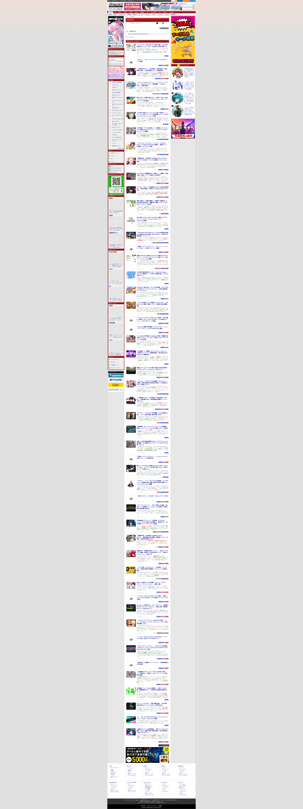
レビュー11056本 (112, 9)
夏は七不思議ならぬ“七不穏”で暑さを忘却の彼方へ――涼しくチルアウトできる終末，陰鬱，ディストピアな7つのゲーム (115, 246)
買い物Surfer (114, 134)
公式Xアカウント (115, 0)
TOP (110, 12)
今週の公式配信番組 (116, 92)
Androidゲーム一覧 (149, 794)
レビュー (141, 14)
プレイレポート (148, 769)
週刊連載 (129, 14)
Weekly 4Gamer (115, 84)
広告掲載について (114, 364)
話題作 (115, 14)
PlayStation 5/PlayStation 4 (116, 170)
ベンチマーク (165, 791)
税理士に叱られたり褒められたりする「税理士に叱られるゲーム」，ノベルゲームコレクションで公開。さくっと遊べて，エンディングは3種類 (152, 257)
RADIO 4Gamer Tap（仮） (117, 110)
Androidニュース (148, 785)
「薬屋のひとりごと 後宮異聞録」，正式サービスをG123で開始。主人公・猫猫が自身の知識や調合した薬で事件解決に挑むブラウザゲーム (152, 730)
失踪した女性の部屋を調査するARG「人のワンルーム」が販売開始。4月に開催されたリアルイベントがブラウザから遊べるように (152, 443)
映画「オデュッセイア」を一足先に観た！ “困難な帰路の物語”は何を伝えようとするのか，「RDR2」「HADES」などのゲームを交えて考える (116, 212)
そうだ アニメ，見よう (116, 112)
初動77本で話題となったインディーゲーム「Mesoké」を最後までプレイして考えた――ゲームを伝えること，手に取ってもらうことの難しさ (116, 300)
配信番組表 (173, 14)
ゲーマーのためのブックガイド (117, 116)
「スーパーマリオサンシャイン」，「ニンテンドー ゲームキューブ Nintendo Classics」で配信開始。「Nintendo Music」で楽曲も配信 (152, 84)
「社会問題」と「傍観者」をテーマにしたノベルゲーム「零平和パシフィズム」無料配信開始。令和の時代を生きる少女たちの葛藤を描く (152, 353)
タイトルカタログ (132, 775)
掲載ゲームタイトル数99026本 (115, 8)
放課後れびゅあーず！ (116, 145)
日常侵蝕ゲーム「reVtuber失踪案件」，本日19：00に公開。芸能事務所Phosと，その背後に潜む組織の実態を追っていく (152, 690)
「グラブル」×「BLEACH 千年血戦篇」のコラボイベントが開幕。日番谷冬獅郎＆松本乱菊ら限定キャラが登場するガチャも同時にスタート (152, 383)
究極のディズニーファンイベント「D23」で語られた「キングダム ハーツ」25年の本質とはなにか (115, 336)
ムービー (154, 14)
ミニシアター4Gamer (116, 132)
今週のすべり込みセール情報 (117, 105)
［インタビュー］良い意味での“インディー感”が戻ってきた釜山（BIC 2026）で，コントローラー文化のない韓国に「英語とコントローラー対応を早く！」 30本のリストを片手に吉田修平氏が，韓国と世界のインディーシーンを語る (116, 319)
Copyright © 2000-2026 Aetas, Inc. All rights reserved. (151, 807)
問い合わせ (130, 0)
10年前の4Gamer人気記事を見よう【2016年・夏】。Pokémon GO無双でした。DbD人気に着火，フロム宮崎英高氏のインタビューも (116, 229)
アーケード (180, 782)
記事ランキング (114, 776)
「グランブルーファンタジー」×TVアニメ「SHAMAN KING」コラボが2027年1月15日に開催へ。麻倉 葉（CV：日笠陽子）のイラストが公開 (152, 144)
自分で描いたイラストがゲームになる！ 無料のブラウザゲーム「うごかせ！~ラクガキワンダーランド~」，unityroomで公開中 (152, 219)
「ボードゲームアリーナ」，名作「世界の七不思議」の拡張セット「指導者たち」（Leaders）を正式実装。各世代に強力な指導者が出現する (152, 507)
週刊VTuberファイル (116, 95)
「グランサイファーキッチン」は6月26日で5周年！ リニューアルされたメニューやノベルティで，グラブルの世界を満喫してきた (152, 622)
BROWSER (114, 60)
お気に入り (180, 0)
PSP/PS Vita (181, 766)
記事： (119, 61)
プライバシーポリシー (115, 359)
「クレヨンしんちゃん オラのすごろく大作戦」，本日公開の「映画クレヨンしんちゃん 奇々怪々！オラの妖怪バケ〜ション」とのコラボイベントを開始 (152, 319)
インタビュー (147, 14)
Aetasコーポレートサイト (116, 367)
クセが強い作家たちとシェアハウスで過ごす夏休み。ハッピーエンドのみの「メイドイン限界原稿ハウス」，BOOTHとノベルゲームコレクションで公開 (152, 114)
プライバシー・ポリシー (152, 805)
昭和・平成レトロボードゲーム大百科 (117, 124)
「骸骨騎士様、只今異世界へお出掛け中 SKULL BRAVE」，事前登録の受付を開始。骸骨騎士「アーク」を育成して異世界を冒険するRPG (152, 537)
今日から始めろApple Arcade (117, 118)
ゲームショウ (160, 14)
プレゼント (167, 14)
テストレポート (165, 785)
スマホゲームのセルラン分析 (117, 101)
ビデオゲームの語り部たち (117, 129)
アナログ (165, 12)
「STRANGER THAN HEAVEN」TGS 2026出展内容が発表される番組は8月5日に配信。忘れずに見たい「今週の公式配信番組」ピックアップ (152, 234)
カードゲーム (182, 788)
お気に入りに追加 (164, 28)
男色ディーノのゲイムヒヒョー (117, 98)
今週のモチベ (114, 87)
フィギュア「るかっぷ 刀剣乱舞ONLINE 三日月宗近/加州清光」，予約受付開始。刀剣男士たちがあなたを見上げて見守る (152, 188)
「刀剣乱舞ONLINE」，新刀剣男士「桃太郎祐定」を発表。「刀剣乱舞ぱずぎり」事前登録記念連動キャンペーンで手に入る (152, 399)
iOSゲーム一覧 (148, 793)
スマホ (136, 12)
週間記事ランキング (115, 152)
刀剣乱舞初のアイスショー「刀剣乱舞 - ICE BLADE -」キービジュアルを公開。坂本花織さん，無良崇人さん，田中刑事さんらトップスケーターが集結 (152, 522)
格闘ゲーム (181, 787)
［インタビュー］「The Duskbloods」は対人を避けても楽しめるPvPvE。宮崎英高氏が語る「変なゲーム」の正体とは (115, 353)
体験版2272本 (120, 9)
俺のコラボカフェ (115, 121)
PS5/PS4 (125, 12)
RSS (109, 0)
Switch (130, 12)
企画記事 (110, 14)
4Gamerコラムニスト (116, 127)
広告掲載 (160, 805)
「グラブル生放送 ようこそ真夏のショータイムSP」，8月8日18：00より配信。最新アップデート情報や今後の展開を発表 (152, 304)
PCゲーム (112, 165)
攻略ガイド (135, 14)
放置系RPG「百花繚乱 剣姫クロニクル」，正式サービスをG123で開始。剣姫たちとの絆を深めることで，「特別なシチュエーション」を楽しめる (152, 552)
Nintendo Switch (114, 172)
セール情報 (147, 788)
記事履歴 (186, 0)
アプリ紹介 (147, 790)
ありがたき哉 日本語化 (116, 137)
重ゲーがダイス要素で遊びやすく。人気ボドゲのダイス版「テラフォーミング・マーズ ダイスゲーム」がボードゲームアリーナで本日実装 (152, 99)
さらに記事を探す (164, 745)
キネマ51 (114, 143)
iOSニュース (147, 784)
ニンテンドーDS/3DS (131, 782)
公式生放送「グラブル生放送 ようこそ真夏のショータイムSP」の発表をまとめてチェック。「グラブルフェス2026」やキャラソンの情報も (152, 129)
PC (115, 12)
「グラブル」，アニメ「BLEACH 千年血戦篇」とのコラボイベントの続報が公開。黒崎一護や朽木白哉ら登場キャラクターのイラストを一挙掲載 (152, 482)
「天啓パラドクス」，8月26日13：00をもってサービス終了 (152, 496)
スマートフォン (147, 782)
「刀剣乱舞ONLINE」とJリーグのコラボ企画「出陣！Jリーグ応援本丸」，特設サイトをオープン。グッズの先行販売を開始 (152, 673)
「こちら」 (158, 801)
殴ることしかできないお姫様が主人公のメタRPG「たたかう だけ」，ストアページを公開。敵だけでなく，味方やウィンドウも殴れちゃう (152, 467)
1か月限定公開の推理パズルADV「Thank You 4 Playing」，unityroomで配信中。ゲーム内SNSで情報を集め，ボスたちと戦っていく (152, 274)
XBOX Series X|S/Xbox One (116, 168)
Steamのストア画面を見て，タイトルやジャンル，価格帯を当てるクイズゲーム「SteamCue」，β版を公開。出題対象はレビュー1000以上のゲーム (152, 606)
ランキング (192, 0)
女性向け (142, 12)
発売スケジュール (132, 773)
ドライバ (112, 161)
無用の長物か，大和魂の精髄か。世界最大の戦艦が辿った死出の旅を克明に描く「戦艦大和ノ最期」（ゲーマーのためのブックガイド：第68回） (152, 202)
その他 (180, 793)
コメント (160, 23)
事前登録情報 (148, 787)
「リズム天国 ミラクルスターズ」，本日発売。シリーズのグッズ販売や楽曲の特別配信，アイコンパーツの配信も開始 (152, 569)
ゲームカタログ (182, 794)
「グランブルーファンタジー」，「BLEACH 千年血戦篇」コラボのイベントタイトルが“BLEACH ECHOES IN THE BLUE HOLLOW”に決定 (152, 647)
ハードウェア (153, 12)
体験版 (112, 770)
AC (159, 12)
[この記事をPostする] (157, 23)
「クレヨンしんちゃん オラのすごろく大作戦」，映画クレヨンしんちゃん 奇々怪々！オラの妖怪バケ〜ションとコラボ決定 (152, 597)
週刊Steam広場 (115, 107)
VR (147, 12)
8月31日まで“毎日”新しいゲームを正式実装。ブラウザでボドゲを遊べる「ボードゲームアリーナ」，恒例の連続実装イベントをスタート (152, 289)
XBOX (119, 12)
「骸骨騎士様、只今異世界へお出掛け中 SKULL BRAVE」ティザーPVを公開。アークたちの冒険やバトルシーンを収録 (152, 160)
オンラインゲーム (121, 14)
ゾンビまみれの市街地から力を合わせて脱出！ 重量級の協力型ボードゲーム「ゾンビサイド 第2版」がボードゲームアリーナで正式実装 (152, 337)
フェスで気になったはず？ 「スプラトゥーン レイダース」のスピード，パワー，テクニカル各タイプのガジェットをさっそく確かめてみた (116, 282)
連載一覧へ (121, 148)
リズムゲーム (182, 791)
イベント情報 (182, 785)
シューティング (182, 790)
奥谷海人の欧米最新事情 (117, 82)
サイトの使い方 (123, 0)
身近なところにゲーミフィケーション (117, 140)
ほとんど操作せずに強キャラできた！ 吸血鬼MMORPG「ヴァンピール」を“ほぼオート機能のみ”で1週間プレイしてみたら (116, 265)
